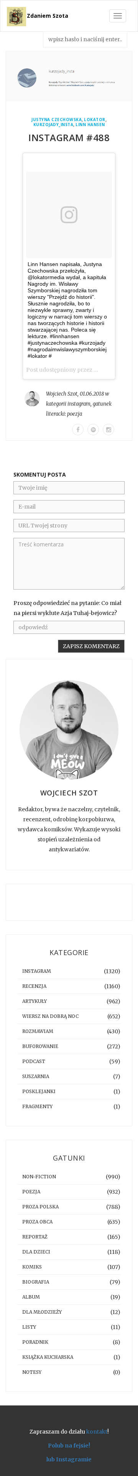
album (31, 1297)
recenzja (34, 986)
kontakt (96, 1431)
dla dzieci (36, 1252)
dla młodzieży (42, 1312)
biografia (35, 1282)
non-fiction (39, 1176)
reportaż (35, 1237)
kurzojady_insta (53, 125)
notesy (31, 1372)
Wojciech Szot (61, 394)
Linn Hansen (90, 125)
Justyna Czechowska (56, 120)
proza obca (37, 1222)
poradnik (35, 1342)
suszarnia (35, 1076)
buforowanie (40, 1046)
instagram (78, 404)
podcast (33, 1061)
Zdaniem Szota (47, 15)
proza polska (40, 1207)
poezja (74, 414)
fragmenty (37, 1106)
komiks (32, 1267)
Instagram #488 (69, 137)
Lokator (94, 120)
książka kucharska (47, 1357)
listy (29, 1327)
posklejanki (39, 1091)
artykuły (34, 1001)
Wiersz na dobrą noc (50, 1016)
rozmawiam (37, 1031)
